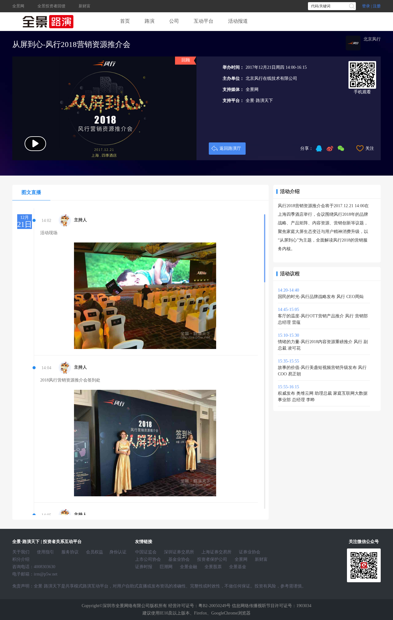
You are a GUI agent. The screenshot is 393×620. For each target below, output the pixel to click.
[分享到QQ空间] (318, 148)
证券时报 (143, 566)
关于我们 (20, 552)
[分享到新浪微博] (329, 148)
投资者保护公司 (212, 559)
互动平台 (203, 21)
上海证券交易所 (216, 552)
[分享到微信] (340, 148)
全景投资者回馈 (51, 6)
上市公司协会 (148, 559)
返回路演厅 (230, 148)
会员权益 (94, 552)
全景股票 (213, 566)
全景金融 (188, 566)
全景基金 (237, 566)
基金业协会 (179, 559)
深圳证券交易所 (179, 552)
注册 (377, 6)
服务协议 (70, 552)
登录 (366, 6)
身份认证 (117, 552)
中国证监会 (146, 552)
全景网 (18, 6)
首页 (125, 21)
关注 (369, 148)
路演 (149, 21)
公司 (174, 21)
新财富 (85, 6)
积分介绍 (20, 559)
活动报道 (238, 21)
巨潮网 (166, 566)
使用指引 (45, 552)
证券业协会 (249, 552)
